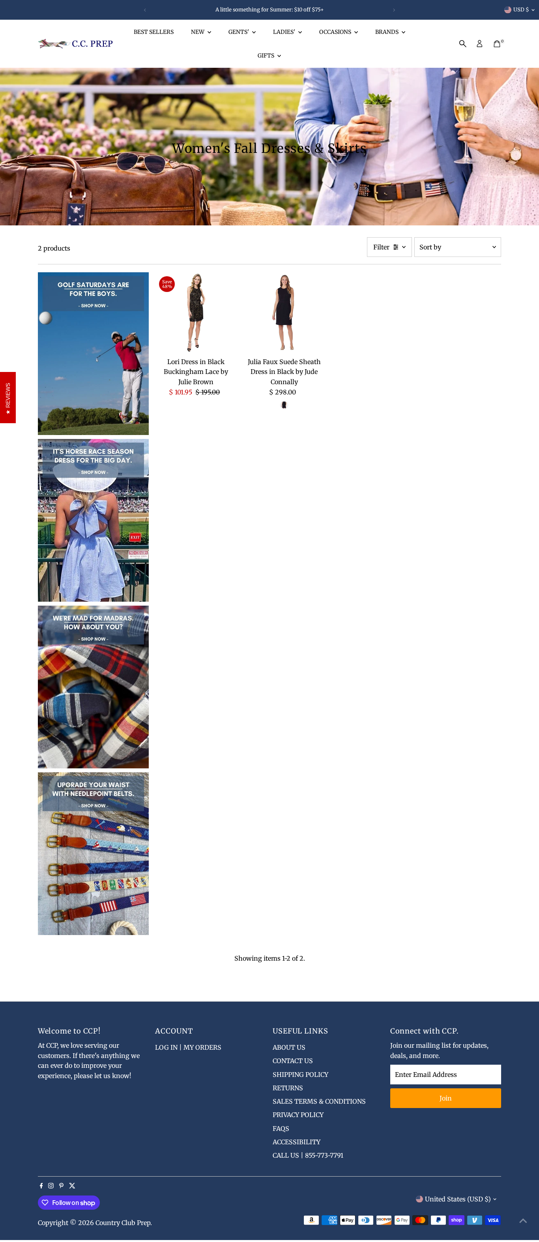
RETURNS (288, 1088)
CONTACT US (293, 1061)
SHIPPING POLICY (300, 1074)
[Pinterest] (61, 1186)
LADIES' (284, 31)
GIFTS (266, 55)
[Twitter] (72, 1186)
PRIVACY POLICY (298, 1115)
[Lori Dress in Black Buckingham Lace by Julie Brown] (196, 313)
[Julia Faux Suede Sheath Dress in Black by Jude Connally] (284, 313)
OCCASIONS (335, 31)
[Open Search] (462, 43)
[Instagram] (51, 1186)
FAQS (281, 1128)
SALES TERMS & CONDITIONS (319, 1101)
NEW (198, 31)
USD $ (521, 9)
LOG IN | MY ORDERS (188, 1047)
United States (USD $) (458, 1199)
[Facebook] (41, 1186)
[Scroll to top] (523, 1220)
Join (446, 1098)
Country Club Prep (122, 1223)
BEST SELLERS (154, 31)
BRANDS (387, 31)
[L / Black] (284, 405)
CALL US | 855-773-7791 (308, 1155)
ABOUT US (289, 1047)
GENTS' (239, 31)
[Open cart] (497, 43)
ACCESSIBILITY (296, 1142)
